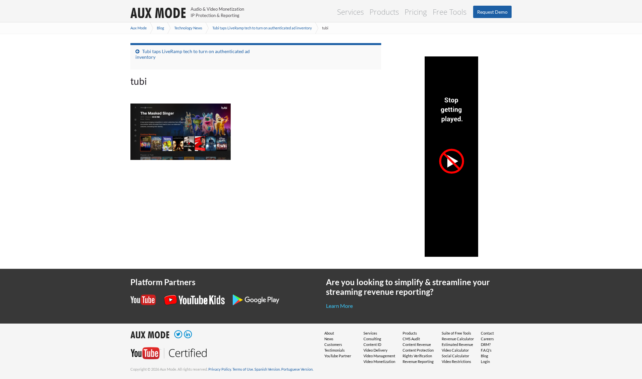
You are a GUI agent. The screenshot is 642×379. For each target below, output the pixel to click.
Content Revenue (417, 344)
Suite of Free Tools (456, 333)
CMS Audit (411, 339)
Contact (487, 333)
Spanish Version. (267, 369)
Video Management (379, 356)
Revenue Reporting (418, 361)
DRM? (486, 344)
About (329, 333)
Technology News (188, 28)
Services (350, 12)
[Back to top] (627, 339)
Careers (487, 339)
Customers (333, 344)
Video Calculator (455, 350)
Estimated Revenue (457, 344)
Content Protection (418, 350)
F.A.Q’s (486, 350)
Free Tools (449, 12)
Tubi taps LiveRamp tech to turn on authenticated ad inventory (262, 28)
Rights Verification (417, 356)
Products (384, 12)
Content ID (372, 344)
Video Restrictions (456, 361)
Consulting (372, 339)
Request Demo (492, 12)
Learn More (339, 306)
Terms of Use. (243, 369)
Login (485, 361)
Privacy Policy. (220, 369)
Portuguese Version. (297, 369)
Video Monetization (379, 361)
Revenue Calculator (458, 339)
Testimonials (334, 350)
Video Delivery (375, 350)
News (328, 339)
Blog (160, 28)
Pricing (416, 12)
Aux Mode (138, 28)
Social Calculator (455, 356)
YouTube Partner (337, 356)
